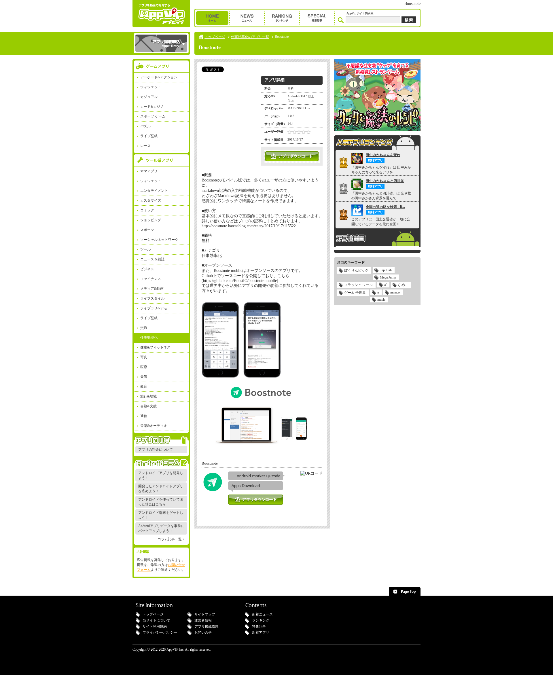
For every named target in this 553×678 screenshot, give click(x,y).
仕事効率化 (149, 338)
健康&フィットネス (155, 347)
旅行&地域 (148, 396)
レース (145, 146)
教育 (143, 387)
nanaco (395, 292)
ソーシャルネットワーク (159, 240)
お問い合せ (203, 632)
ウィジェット (150, 87)
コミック (147, 210)
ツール (145, 249)
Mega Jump (388, 277)
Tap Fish (386, 270)
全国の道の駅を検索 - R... (385, 207)
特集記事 (259, 626)
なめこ (403, 285)
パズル (145, 126)
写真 (143, 357)
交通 (143, 328)
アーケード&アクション (158, 77)
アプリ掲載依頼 (206, 626)
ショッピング (150, 220)
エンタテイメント (154, 191)
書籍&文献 (148, 406)
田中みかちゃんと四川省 (385, 181)
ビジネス (147, 269)
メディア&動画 (152, 289)
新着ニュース (262, 614)
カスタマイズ (150, 200)
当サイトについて (156, 620)
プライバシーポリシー (160, 632)
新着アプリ (260, 632)
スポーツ (147, 230)
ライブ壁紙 (149, 136)
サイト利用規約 (155, 626)
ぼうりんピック (356, 270)
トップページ (214, 37)
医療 (143, 367)
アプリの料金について (155, 450)
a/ (385, 285)
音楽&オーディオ (153, 426)
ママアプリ (149, 171)
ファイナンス (150, 279)
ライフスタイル (152, 298)
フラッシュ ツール (358, 285)
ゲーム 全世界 (355, 293)
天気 (143, 377)
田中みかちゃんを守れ (383, 155)
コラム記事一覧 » (171, 539)
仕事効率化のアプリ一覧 (250, 37)
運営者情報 (203, 620)
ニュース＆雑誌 (152, 259)
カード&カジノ (152, 107)
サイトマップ (204, 614)
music (381, 300)
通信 (143, 416)
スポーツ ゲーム (152, 116)
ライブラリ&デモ (153, 308)
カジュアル (149, 97)
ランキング (260, 620)
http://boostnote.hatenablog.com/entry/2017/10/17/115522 (249, 226)
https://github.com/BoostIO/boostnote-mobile (240, 281)
